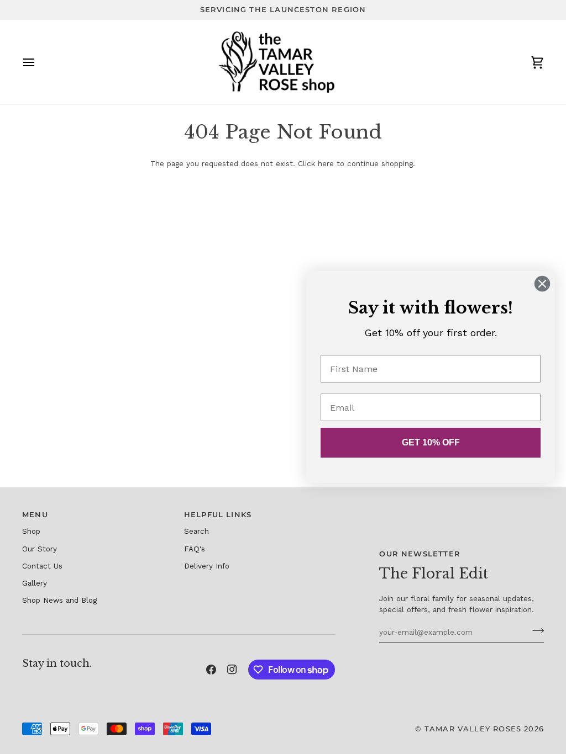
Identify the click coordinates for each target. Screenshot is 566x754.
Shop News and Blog (59, 600)
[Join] (535, 630)
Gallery (34, 582)
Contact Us (42, 565)
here (326, 163)
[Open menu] (38, 62)
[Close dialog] (542, 283)
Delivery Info (206, 565)
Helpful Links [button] (217, 514)
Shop (31, 531)
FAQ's (194, 548)
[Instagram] (232, 670)
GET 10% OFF (431, 442)
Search (196, 531)
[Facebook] (211, 670)
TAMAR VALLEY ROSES (472, 728)
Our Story (39, 548)
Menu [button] (35, 514)
